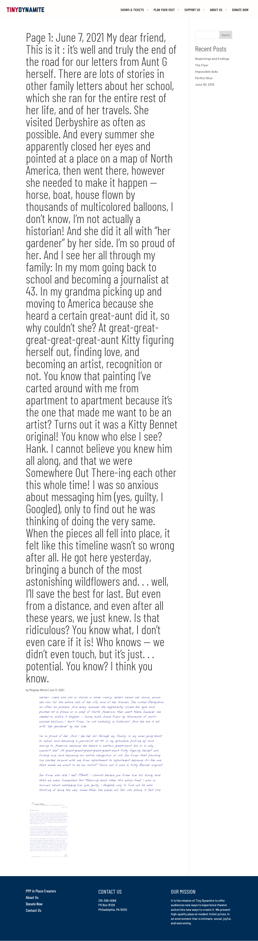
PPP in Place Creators (41, 890)
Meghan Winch (38, 690)
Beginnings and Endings (212, 58)
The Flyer (201, 65)
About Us (32, 897)
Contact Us (33, 910)
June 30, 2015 (204, 84)
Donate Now (34, 903)
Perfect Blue (204, 78)
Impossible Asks (206, 71)
